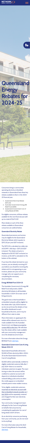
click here (15, 341)
